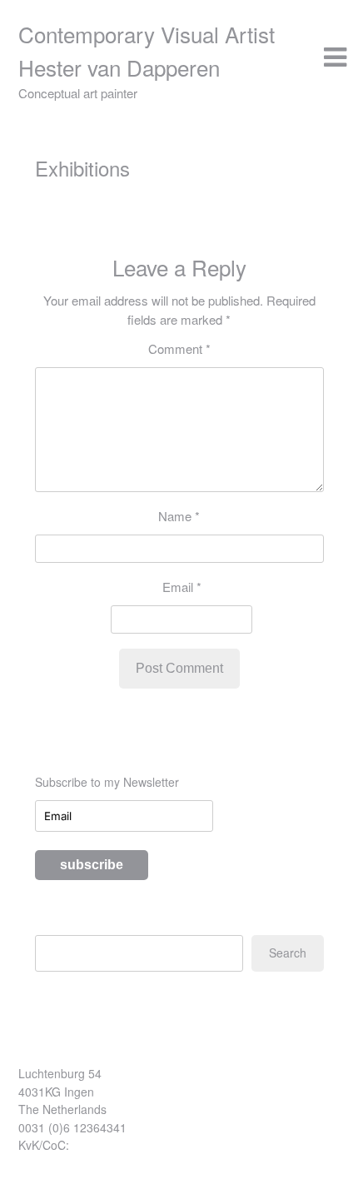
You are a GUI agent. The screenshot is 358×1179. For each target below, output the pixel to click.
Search (287, 952)
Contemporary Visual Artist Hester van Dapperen (146, 50)
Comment (179, 348)
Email (181, 586)
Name (179, 516)
